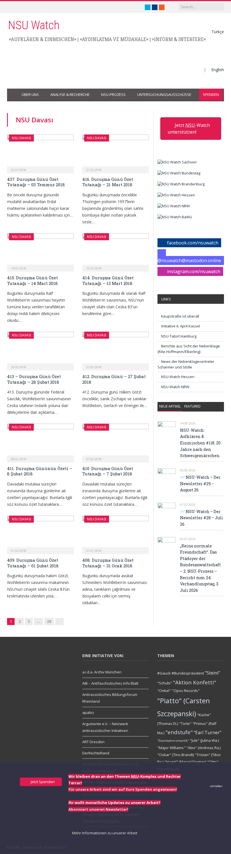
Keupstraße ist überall (180, 316)
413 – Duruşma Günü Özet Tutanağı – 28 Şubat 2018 (34, 379)
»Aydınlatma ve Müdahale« (114, 39)
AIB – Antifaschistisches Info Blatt (110, 683)
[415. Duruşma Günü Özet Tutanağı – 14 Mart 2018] (40, 250)
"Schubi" (164, 683)
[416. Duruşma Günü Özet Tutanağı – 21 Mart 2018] (115, 152)
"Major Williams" (171, 747)
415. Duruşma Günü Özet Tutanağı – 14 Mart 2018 (32, 280)
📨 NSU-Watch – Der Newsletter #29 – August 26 (200, 484)
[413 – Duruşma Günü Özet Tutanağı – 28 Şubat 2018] (40, 349)
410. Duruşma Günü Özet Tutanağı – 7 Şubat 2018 (107, 471)
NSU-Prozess (113, 94)
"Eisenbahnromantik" (173, 741)
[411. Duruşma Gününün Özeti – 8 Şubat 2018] (40, 441)
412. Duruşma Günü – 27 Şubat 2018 (114, 379)
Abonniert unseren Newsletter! (98, 809)
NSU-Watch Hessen (177, 376)
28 (49, 621)
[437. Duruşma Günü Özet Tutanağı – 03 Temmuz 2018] (40, 152)
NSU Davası (21, 138)
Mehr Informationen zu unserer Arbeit (104, 832)
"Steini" (212, 673)
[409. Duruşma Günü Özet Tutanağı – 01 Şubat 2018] (40, 533)
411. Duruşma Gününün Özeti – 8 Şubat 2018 (39, 471)
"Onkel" (164, 690)
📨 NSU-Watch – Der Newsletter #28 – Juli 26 (201, 518)
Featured (192, 406)
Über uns (30, 94)
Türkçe (218, 31)
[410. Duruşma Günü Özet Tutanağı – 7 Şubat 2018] (115, 441)
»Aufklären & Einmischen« (42, 39)
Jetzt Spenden (42, 781)
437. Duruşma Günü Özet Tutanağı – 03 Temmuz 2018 (36, 182)
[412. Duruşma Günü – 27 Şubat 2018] (115, 349)
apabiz (88, 712)
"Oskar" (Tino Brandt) (175, 754)
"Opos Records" (186, 690)
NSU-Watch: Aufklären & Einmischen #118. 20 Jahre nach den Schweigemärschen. (200, 443)
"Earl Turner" (207, 732)
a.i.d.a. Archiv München (101, 672)
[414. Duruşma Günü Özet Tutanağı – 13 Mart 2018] (115, 250)
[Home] (12, 95)
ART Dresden (93, 741)
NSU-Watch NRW (175, 386)
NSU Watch (33, 25)
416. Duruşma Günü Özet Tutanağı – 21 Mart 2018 (107, 182)
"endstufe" (179, 732)
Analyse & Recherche (70, 94)
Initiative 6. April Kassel (180, 326)
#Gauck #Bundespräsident (180, 673)
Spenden (211, 94)
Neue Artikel (170, 406)
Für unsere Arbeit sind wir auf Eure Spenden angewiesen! (122, 789)
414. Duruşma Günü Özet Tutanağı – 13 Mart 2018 (108, 280)
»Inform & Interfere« (179, 39)
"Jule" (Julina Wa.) (204, 740)
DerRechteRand (95, 753)
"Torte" (185, 723)
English (217, 69)
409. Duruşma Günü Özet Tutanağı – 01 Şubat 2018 (33, 562)
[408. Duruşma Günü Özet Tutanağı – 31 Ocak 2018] (115, 533)
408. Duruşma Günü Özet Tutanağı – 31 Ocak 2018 (108, 562)
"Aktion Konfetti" (194, 682)
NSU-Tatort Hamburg (178, 336)
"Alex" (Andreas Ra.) (203, 747)
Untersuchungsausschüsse (164, 94)
